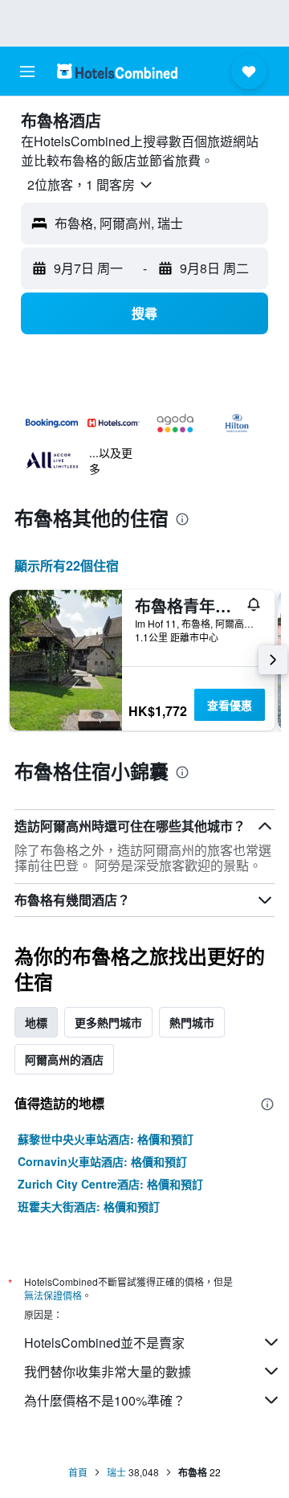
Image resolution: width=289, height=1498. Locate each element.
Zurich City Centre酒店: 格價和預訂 (110, 1184)
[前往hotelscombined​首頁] (117, 71)
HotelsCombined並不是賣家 (104, 1342)
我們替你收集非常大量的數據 (107, 1371)
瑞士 (116, 1472)
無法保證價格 (53, 1295)
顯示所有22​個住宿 (66, 565)
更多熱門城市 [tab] (108, 1022)
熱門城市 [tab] (191, 1022)
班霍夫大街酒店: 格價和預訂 (89, 1206)
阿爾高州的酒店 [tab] (64, 1059)
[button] (27, 71)
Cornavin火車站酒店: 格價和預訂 (102, 1161)
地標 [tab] (36, 1022)
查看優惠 (229, 705)
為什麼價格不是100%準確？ (104, 1400)
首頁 (78, 1472)
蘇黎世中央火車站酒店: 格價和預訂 (105, 1139)
